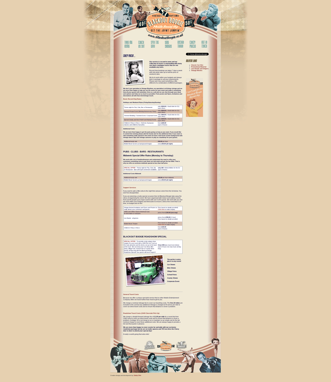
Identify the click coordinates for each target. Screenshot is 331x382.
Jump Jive (137, 375)
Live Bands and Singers (200, 69)
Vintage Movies (196, 70)
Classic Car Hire (197, 65)
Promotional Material (198, 67)
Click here (161, 209)
